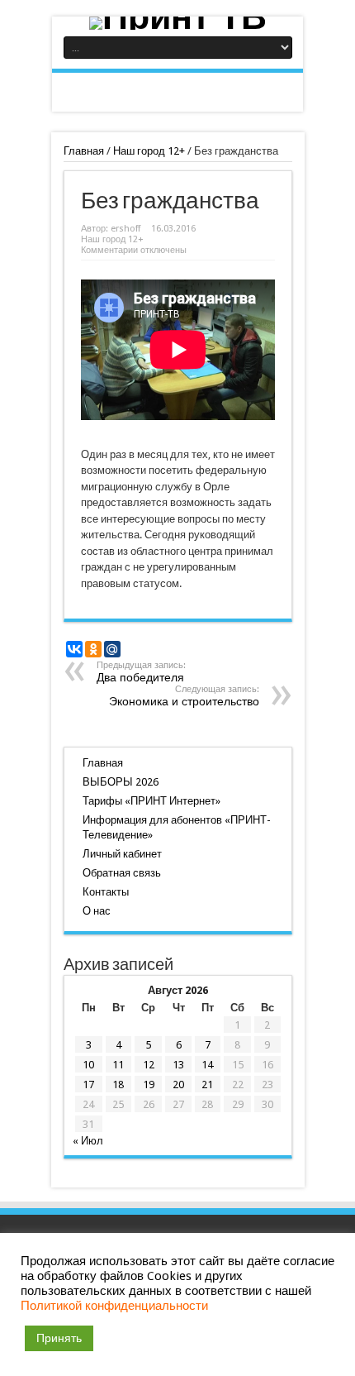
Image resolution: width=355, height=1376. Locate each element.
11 (118, 1064)
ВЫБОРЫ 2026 (121, 782)
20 (178, 1084)
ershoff (125, 228)
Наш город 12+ (149, 151)
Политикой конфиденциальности (114, 1305)
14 (207, 1064)
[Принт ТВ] (177, 23)
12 (148, 1064)
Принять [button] (59, 1338)
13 (178, 1064)
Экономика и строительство (184, 696)
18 (118, 1084)
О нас (97, 911)
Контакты (106, 892)
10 (88, 1064)
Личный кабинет (122, 854)
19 (148, 1084)
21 (207, 1084)
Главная (84, 151)
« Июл (88, 1141)
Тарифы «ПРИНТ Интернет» (151, 801)
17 (88, 1084)
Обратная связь (122, 873)
